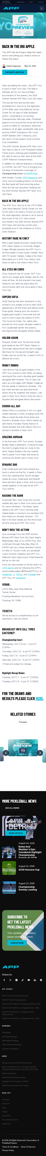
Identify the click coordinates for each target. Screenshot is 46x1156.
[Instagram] (16, 980)
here (39, 698)
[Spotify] (41, 980)
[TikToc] (23, 980)
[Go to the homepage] (10, 967)
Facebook (20, 578)
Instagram (7, 574)
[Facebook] (4, 980)
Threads (32, 574)
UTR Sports (8, 568)
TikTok (19, 574)
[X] (10, 980)
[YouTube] (29, 980)
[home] (11, 8)
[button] (42, 8)
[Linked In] (35, 980)
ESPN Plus (32, 173)
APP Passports (30, 177)
